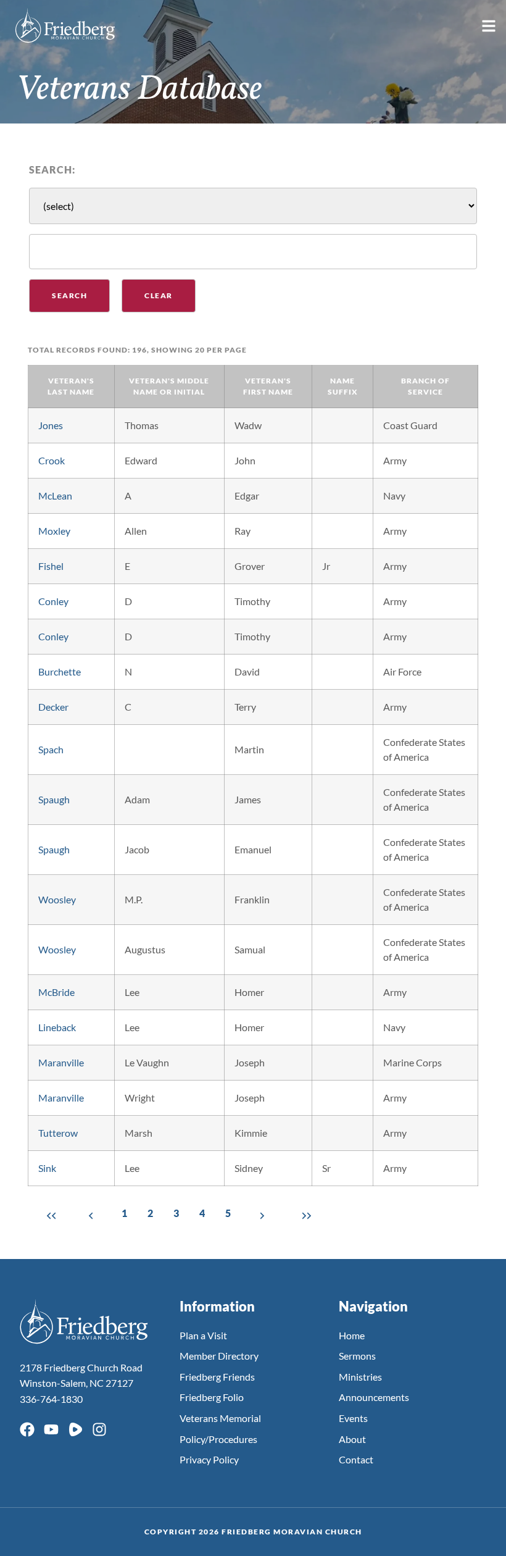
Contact (356, 1459)
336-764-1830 (51, 1399)
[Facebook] (27, 1429)
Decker (53, 707)
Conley (53, 601)
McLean (55, 495)
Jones (50, 425)
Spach (51, 749)
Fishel (51, 566)
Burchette (59, 671)
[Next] (262, 1214)
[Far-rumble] (75, 1429)
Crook (51, 460)
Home (352, 1335)
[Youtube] (51, 1429)
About (352, 1439)
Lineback (57, 1027)
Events (353, 1418)
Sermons (357, 1356)
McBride (56, 992)
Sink (47, 1168)
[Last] (304, 1214)
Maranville (61, 1062)
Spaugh (54, 799)
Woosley (57, 899)
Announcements (374, 1397)
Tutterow (58, 1133)
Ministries (360, 1376)
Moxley (54, 531)
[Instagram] (99, 1429)
